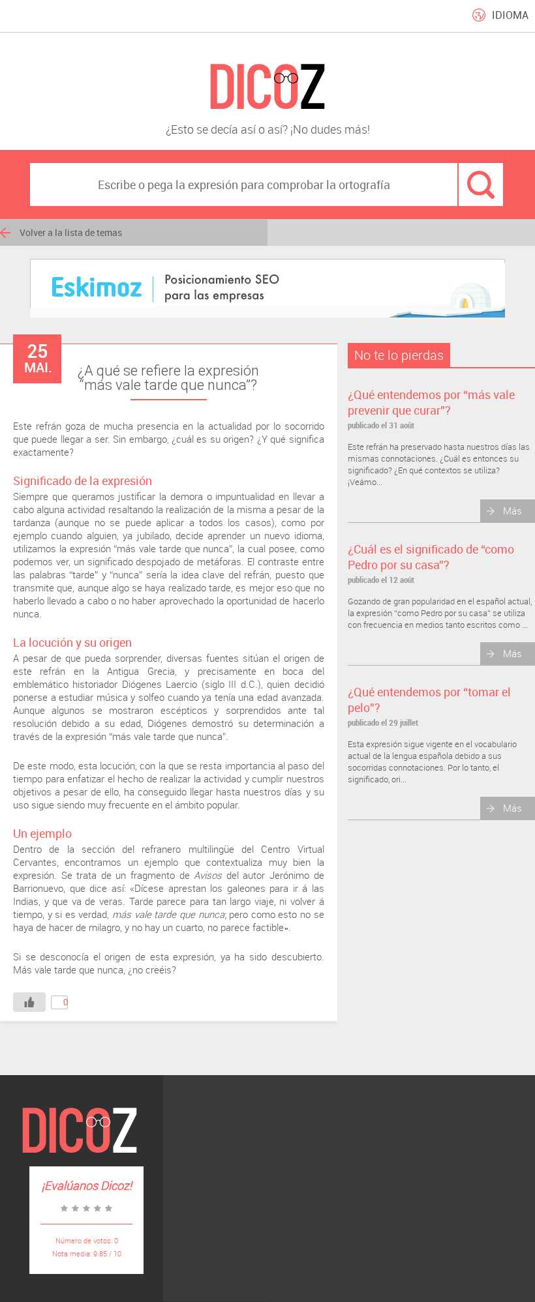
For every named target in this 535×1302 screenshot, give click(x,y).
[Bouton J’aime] (29, 1002)
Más (512, 510)
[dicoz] (267, 87)
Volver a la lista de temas (71, 232)
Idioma (510, 15)
